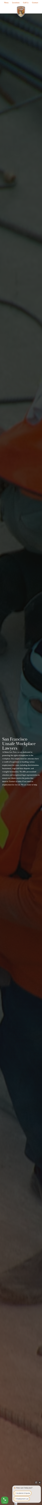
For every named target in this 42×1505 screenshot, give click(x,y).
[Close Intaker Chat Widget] (39, 1482)
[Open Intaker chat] (16, 1504)
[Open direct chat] (36, 1482)
